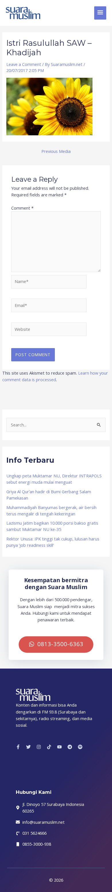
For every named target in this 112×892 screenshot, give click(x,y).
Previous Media (56, 151)
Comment (22, 208)
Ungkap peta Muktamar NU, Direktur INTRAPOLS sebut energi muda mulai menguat (54, 479)
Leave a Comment (23, 64)
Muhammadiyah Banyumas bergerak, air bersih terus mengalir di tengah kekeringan (51, 510)
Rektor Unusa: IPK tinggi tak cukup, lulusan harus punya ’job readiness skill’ (52, 542)
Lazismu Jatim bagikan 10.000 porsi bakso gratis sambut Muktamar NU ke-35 (52, 526)
